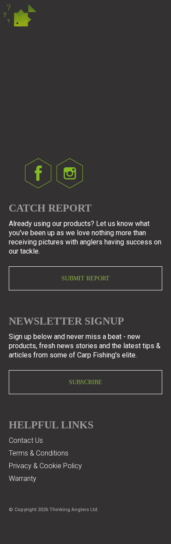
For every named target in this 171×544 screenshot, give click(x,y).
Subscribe (85, 382)
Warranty (22, 478)
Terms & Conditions (38, 453)
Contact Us (26, 440)
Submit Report (85, 278)
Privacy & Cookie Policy (45, 466)
